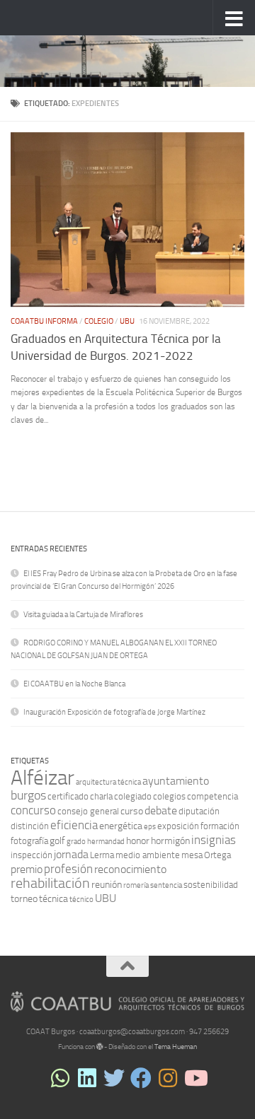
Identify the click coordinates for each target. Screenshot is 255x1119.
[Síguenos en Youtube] (194, 1078)
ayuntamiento (175, 780)
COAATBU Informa (44, 321)
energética (120, 826)
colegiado (133, 796)
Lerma (102, 855)
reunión (106, 885)
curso (131, 811)
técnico (81, 899)
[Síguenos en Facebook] (141, 1078)
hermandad (106, 841)
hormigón (170, 841)
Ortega (217, 855)
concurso (33, 810)
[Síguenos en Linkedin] (87, 1078)
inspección (31, 855)
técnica (53, 899)
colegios (169, 796)
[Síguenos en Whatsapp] (60, 1078)
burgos (28, 795)
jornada (71, 854)
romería (136, 885)
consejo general (88, 811)
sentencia (166, 885)
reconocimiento (130, 869)
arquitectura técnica (108, 782)
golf (57, 841)
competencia (212, 796)
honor (137, 841)
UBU (127, 321)
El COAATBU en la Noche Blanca (74, 684)
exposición (178, 826)
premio (26, 869)
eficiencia (74, 825)
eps (150, 826)
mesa (192, 855)
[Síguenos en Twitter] (114, 1078)
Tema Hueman (175, 1047)
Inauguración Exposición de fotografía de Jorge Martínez (114, 712)
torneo (24, 899)
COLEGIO (98, 321)
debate (160, 810)
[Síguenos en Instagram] (167, 1078)
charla (101, 796)
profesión (68, 869)
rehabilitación (50, 883)
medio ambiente (147, 855)
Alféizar (42, 778)
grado (76, 841)
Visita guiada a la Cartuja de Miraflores (83, 614)
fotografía (29, 841)
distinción (30, 826)
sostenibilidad (210, 884)
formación (219, 826)
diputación (199, 811)
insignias (213, 840)
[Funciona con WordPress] (99, 1046)
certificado (68, 796)
